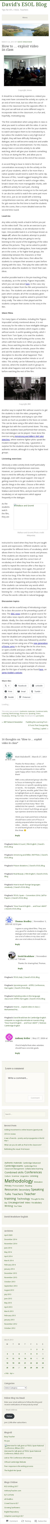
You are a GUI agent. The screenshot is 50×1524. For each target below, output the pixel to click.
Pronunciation (18, 1186)
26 (13, 1368)
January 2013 (9, 1320)
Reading (28, 1185)
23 (37, 1363)
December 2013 (10, 1273)
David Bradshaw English (16, 1217)
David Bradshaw (25, 42)
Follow (9, 1416)
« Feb (6, 1373)
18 (7, 1363)
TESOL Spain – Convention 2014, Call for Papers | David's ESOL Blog (25, 896)
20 (19, 1363)
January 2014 (9, 1269)
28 (25, 1368)
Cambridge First (30, 1166)
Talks (8, 1194)
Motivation (38, 1182)
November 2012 (10, 1324)
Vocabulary (6, 716)
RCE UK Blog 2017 (11, 1486)
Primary (8, 1185)
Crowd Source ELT (11, 1503)
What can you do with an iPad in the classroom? (23, 1145)
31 (43, 1368)
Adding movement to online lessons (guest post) (23, 1130)
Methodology (14, 713)
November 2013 (10, 1277)
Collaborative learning (34, 1168)
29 (31, 1368)
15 (31, 1358)
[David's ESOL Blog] (25, 35)
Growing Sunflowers (12, 1507)
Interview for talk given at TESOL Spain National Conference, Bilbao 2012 (22, 1452)
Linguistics (24, 1176)
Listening (5, 713)
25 (7, 1368)
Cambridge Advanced (32, 1163)
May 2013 (8, 1303)
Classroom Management (14, 1169)
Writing (13, 716)
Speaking (32, 713)
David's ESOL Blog (24, 4)
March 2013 (8, 1311)
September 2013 (10, 1286)
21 (25, 1363)
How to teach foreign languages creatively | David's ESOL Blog (22, 886)
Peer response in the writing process (18, 1466)
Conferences (33, 1172)
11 (7, 1358)
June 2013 (8, 1298)
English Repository (11, 1512)
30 (37, 1368)
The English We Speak (12, 1470)
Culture (8, 1176)
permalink (40, 716)
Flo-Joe (7, 1441)
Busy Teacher (9, 1436)
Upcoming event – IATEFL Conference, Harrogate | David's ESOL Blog (24, 986)
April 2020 (8, 1235)
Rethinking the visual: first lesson (17, 1149)
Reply (17, 836)
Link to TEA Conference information (18, 1458)
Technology (23, 1198)
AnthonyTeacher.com (12, 1490)
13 (19, 1358)
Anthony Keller (22, 1038)
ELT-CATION (9, 1495)
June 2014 (8, 1248)
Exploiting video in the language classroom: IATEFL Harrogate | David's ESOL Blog (24, 997)
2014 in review (10, 1134)
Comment (35, 1098)
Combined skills (41, 711)
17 (43, 1358)
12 (13, 1358)
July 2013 (7, 1294)
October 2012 (9, 1328)
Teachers (17, 1194)
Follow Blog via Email (14, 1398)
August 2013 (9, 1290)
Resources (24, 713)
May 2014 (8, 1252)
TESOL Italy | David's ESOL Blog (26, 977)
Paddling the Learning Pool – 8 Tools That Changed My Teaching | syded (37, 725)
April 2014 (8, 1256)
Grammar (15, 1176)
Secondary (24, 1189)
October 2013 (9, 1282)
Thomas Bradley (23, 921)
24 (43, 1363)
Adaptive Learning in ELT (13, 1516)
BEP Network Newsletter (12, 722)
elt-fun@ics (8, 1499)
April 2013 (8, 1307)
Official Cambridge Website (15, 1462)
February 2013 (10, 1315)
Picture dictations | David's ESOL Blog (29, 865)
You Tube (20, 716)
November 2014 (10, 1243)
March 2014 (8, 1260)
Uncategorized (16, 1202)
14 (25, 1358)
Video (38, 713)
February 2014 (10, 1265)
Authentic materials (27, 711)
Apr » (12, 1373)
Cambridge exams (14, 1165)
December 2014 (10, 1239)
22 (31, 1363)
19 (13, 1363)
